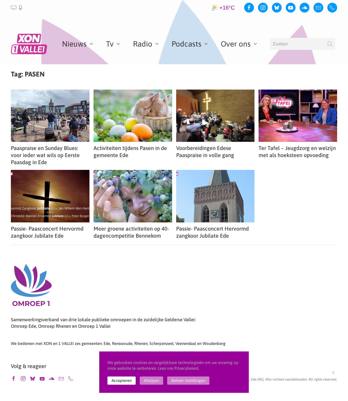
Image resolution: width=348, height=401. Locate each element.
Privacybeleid (186, 368)
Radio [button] (142, 43)
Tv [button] (110, 43)
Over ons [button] (236, 43)
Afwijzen (151, 380)
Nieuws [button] (74, 43)
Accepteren (121, 380)
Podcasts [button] (186, 43)
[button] (17, 7)
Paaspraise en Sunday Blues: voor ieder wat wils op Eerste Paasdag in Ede (45, 155)
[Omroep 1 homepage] (31, 287)
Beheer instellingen (188, 380)
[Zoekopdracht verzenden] (329, 44)
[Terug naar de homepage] (30, 44)
